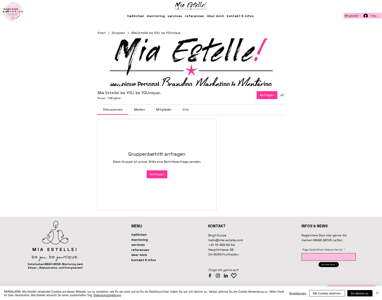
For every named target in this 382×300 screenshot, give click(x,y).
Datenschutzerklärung (107, 295)
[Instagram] (218, 275)
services (138, 245)
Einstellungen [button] (297, 293)
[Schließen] (377, 293)
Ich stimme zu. (360, 293)
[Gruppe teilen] (282, 95)
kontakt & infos (143, 260)
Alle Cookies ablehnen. (327, 293)
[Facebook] (210, 275)
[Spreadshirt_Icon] (234, 275)
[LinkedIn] (226, 275)
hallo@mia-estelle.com (225, 240)
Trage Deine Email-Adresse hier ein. (322, 249)
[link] (113, 109)
